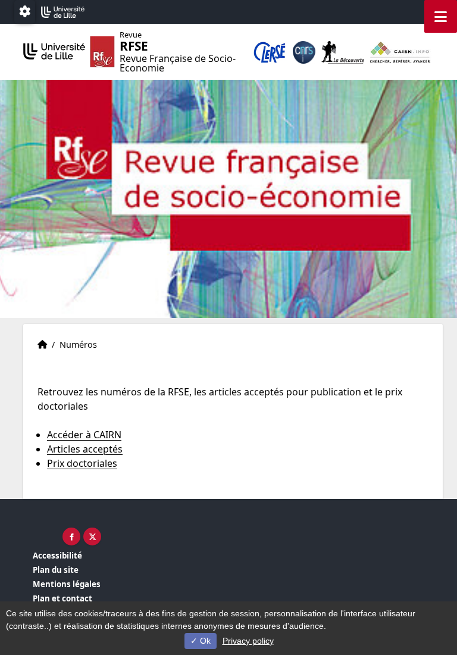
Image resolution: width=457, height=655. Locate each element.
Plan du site (56, 569)
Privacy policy (248, 640)
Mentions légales (67, 584)
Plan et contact (62, 598)
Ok (204, 640)
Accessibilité (57, 555)
